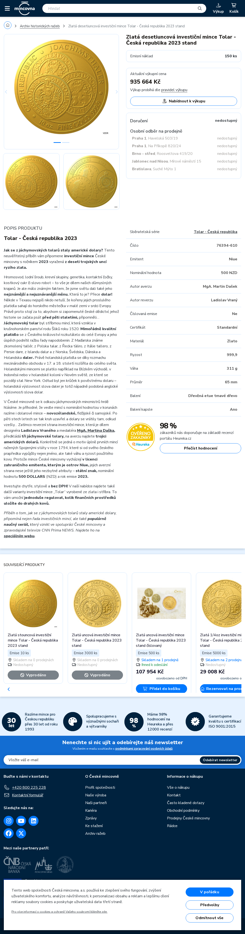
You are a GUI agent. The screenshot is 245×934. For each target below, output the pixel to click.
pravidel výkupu (174, 90)
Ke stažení (94, 826)
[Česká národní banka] (17, 864)
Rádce (172, 826)
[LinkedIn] (33, 821)
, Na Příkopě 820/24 (156, 146)
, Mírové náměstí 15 (166, 161)
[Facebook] (9, 833)
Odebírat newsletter (220, 760)
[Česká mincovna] (25, 8)
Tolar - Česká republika (215, 231)
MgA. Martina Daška (95, 430)
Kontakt (174, 795)
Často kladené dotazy (185, 803)
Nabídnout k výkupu (187, 101)
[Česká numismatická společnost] (66, 864)
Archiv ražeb (95, 833)
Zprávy (91, 818)
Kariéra (91, 810)
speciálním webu (19, 536)
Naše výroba (95, 795)
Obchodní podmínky (183, 810)
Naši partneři (96, 803)
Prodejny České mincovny (188, 818)
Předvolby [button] (209, 905)
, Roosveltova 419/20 (162, 153)
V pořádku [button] (209, 892)
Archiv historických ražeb (40, 26)
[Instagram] (9, 821)
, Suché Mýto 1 (154, 169)
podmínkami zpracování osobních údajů (144, 749)
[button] (12, 91)
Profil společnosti (100, 787)
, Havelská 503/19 (155, 138)
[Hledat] (199, 8)
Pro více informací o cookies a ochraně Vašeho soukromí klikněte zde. (59, 912)
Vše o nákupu (178, 787)
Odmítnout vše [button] (209, 918)
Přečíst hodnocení (200, 448)
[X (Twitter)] (21, 833)
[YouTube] (21, 821)
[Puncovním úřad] (44, 864)
